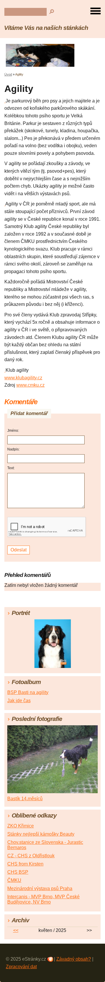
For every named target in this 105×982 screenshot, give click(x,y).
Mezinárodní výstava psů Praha (39, 888)
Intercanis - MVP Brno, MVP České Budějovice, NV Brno (43, 899)
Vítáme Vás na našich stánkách (46, 27)
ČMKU (14, 880)
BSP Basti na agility (27, 692)
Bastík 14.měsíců (25, 798)
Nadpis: (13, 449)
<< (15, 930)
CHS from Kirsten (25, 863)
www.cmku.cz (30, 385)
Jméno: (13, 431)
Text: (11, 468)
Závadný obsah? (73, 959)
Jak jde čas (19, 700)
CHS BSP (17, 872)
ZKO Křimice (20, 825)
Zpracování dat (21, 966)
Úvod (8, 74)
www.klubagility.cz (23, 377)
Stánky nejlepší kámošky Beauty (40, 834)
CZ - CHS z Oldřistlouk (31, 855)
